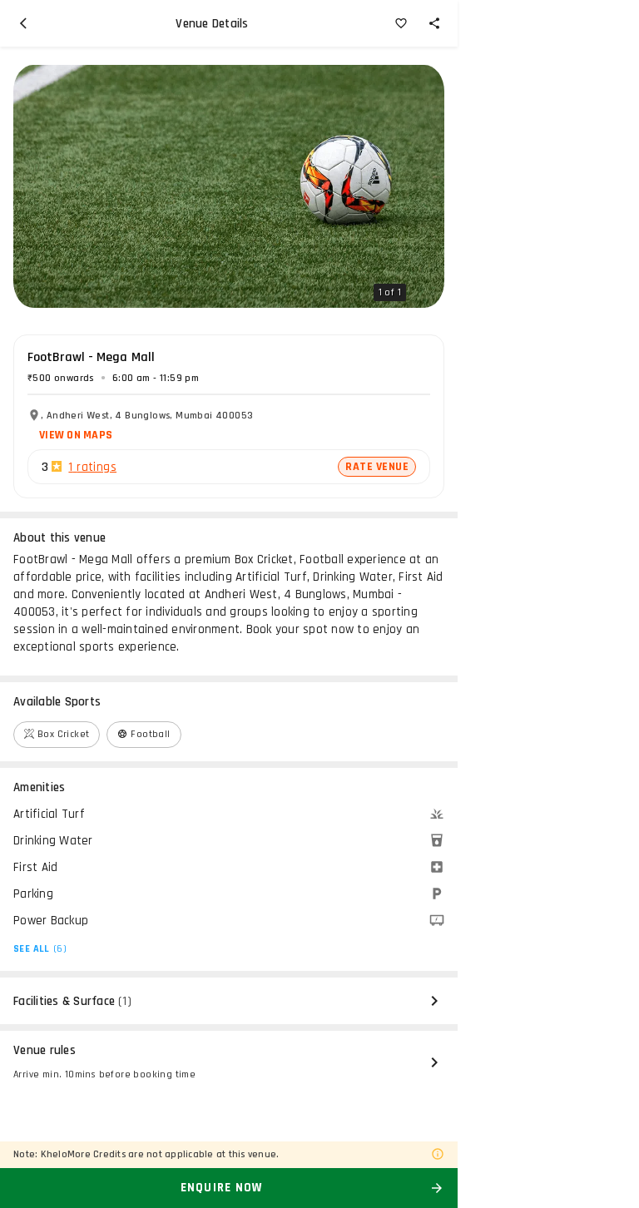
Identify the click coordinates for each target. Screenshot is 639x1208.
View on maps (75, 435)
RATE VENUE (377, 466)
